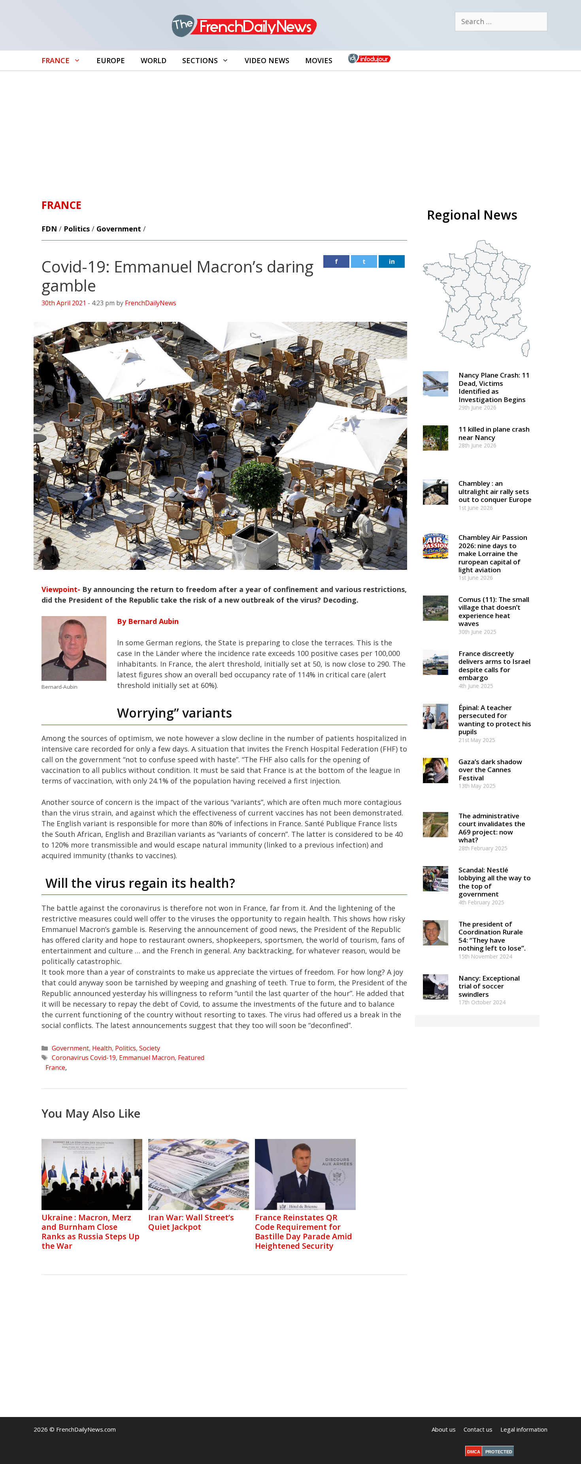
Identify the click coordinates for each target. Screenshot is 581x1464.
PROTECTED (498, 1451)
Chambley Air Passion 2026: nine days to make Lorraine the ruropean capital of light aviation (492, 553)
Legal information (523, 1429)
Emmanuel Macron (147, 1057)
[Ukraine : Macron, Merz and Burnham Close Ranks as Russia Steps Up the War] (92, 1207)
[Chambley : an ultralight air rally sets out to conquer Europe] (435, 508)
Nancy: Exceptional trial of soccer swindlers (489, 986)
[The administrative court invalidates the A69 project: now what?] (435, 840)
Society (149, 1048)
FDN (49, 228)
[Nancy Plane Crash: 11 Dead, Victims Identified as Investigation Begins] (435, 400)
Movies (318, 60)
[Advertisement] (290, 130)
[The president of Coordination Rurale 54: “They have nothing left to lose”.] (435, 948)
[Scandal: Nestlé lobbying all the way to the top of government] (435, 894)
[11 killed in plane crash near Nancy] (435, 454)
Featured (191, 1057)
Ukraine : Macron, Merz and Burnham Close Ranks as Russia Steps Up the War (91, 1231)
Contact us (478, 1429)
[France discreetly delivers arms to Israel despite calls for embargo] (435, 678)
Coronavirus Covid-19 (84, 1057)
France (56, 60)
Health (102, 1048)
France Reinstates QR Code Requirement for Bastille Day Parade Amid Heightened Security (303, 1231)
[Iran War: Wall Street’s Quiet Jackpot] (198, 1207)
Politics (77, 228)
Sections (200, 60)
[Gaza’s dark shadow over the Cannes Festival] (435, 786)
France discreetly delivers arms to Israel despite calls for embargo (494, 665)
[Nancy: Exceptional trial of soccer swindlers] (435, 1002)
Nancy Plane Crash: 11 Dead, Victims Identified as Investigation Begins (494, 387)
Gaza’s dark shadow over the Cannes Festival (490, 769)
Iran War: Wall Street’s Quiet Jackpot (191, 1222)
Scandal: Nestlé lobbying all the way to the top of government (494, 881)
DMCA (473, 1451)
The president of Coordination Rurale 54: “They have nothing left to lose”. (492, 936)
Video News (267, 60)
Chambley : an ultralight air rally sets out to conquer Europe (495, 491)
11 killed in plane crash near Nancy (494, 433)
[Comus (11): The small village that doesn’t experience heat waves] (435, 624)
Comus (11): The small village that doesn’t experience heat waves (493, 611)
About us (444, 1429)
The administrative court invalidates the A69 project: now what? (491, 827)
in (392, 261)
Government (118, 228)
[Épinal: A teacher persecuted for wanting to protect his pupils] (435, 732)
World (153, 60)
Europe (110, 60)
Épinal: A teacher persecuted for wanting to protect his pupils (494, 719)
